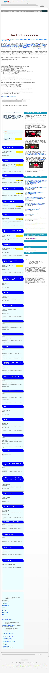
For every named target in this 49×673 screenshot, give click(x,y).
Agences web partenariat (32, 666)
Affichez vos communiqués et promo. (31, 243)
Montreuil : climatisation (24, 35)
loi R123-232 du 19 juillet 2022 (25, 46)
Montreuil (13, 3)
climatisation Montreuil (6, 635)
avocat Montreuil (5, 643)
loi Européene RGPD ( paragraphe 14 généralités (23, 48)
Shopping (15, 11)
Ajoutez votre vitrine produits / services (31, 238)
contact (20, 666)
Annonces (10, 11)
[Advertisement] (24, 22)
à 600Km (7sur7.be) (42, 159)
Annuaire (4, 11)
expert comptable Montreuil (7, 638)
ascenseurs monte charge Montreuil (9, 641)
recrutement (25, 666)
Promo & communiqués (38, 11)
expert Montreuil (5, 644)
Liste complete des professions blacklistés (8, 96)
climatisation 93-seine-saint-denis (8, 625)
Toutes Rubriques (22, 11)
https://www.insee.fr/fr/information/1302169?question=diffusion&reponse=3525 (31, 669)
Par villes (30, 11)
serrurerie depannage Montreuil (8, 633)
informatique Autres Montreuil (8, 636)
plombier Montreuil (6, 646)
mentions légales (16, 666)
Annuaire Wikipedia (30, 670)
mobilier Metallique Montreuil (7, 647)
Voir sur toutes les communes (7, 619)
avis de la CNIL (5, 47)
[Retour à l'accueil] (5, 2)
